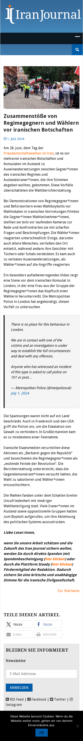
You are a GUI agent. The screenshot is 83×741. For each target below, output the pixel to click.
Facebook (38, 699)
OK (41, 733)
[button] (18, 624)
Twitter (59, 699)
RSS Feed (16, 699)
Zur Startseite (68, 591)
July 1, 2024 (20, 393)
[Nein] (77, 726)
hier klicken (55, 559)
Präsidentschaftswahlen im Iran (29, 153)
